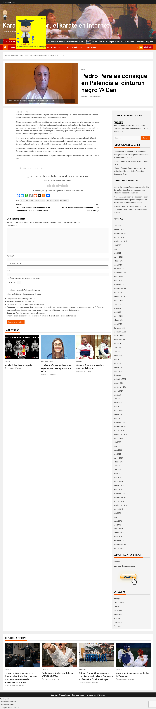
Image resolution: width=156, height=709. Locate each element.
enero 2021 (118, 419)
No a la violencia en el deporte (18, 365)
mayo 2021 (118, 403)
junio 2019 (117, 470)
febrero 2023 (119, 320)
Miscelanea (118, 614)
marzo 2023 (118, 316)
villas (116, 207)
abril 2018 (117, 525)
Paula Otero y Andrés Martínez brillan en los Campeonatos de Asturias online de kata (33, 208)
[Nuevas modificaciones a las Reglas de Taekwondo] (133, 655)
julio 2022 (117, 348)
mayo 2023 (118, 308)
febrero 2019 (119, 485)
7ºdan (22, 200)
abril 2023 (117, 312)
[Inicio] (5, 47)
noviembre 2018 (120, 497)
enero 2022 (118, 371)
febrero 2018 (119, 533)
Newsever (89, 695)
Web (8, 271)
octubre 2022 (119, 336)
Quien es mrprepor (55, 47)
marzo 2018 (118, 529)
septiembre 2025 (120, 241)
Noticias (83, 69)
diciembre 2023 (119, 285)
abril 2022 (117, 359)
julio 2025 (117, 245)
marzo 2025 (118, 257)
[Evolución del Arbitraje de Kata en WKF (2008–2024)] (59, 655)
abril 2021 (117, 407)
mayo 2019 (118, 474)
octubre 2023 (119, 292)
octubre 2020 (119, 430)
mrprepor (49, 200)
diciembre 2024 (119, 269)
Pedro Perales (64, 200)
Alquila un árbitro (74, 47)
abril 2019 (117, 478)
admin (85, 96)
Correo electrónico (14, 263)
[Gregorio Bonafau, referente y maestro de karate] (93, 347)
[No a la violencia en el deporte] (22, 347)
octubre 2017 (119, 549)
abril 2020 (117, 454)
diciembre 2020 (119, 422)
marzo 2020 (118, 458)
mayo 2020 (118, 450)
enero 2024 (118, 281)
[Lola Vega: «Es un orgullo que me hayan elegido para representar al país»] (58, 347)
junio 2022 (117, 352)
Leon (43, 200)
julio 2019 (117, 466)
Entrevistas (44, 361)
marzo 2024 (118, 277)
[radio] (49, 186)
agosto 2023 (118, 300)
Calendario (91, 47)
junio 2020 (117, 446)
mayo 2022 (118, 355)
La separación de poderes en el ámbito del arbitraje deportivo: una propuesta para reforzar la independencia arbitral (131, 154)
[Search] (137, 47)
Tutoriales (117, 626)
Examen (13, 47)
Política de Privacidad (32, 290)
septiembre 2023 (120, 296)
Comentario (12, 226)
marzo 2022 (118, 363)
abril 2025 (117, 253)
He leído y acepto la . (24, 290)
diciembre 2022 (119, 328)
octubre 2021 (119, 383)
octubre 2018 (119, 501)
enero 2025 (118, 265)
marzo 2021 (118, 411)
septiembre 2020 (120, 434)
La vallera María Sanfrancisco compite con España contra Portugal (79, 208)
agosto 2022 (118, 344)
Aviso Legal (4, 699)
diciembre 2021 (119, 375)
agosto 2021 (118, 391)
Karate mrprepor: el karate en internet (56, 25)
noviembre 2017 (120, 545)
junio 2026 (117, 226)
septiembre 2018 (120, 505)
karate (38, 200)
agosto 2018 (118, 509)
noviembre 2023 (120, 289)
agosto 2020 (118, 438)
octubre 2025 (119, 237)
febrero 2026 (119, 229)
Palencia (56, 200)
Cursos (116, 606)
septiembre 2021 (120, 387)
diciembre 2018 (119, 493)
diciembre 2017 (119, 541)
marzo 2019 (118, 482)
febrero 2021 (119, 415)
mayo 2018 (118, 521)
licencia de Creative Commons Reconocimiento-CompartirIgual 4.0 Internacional (131, 128)
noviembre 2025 (120, 233)
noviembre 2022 (120, 332)
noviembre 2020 (120, 426)
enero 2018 (118, 537)
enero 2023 (118, 324)
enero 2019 (118, 489)
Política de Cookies (7, 705)
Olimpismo (118, 622)
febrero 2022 (119, 367)
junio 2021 (117, 399)
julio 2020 (117, 442)
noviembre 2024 (120, 273)
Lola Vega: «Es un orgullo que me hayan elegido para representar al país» (56, 368)
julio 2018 (117, 513)
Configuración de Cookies (9, 708)
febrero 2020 (119, 462)
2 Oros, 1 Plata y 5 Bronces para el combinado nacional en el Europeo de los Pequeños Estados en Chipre (106, 42)
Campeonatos (119, 603)
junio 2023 (117, 304)
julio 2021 (117, 395)
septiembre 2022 (120, 340)
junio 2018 (117, 517)
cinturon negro (30, 200)
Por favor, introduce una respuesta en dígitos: (24, 278)
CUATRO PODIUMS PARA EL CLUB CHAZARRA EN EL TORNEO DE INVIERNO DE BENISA (130, 209)
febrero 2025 (119, 261)
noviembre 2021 (120, 379)
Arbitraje (117, 599)
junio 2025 (117, 249)
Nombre (10, 256)
